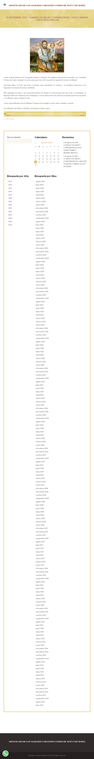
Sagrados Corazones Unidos (37, 755)
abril (40, 195)
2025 (10, 221)
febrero (41, 201)
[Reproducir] (6, 114)
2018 (10, 198)
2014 (10, 185)
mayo (40, 192)
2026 (10, 225)
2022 (10, 212)
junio (40, 188)
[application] (45, 115)
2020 (10, 205)
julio (40, 185)
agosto (47, 142)
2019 (10, 201)
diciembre (42, 208)
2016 (10, 192)
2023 (10, 215)
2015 (10, 188)
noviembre (42, 212)
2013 (10, 181)
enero (40, 205)
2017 (10, 195)
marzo (40, 198)
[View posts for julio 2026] (36, 143)
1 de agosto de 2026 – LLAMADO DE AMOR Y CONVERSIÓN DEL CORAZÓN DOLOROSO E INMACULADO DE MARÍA (75, 161)
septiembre (42, 218)
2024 (10, 218)
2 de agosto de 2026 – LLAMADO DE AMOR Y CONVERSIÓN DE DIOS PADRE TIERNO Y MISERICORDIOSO (72, 148)
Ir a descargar (9, 119)
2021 (10, 208)
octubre (41, 215)
